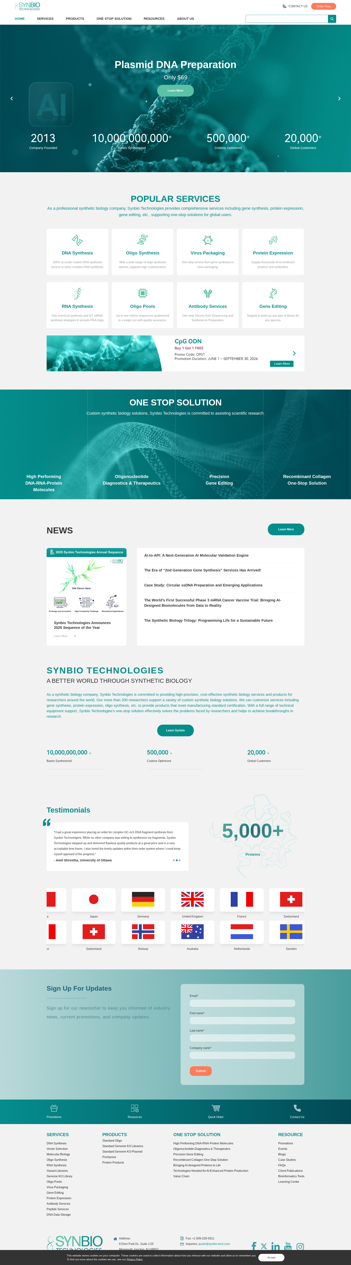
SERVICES (45, 18)
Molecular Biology (58, 1154)
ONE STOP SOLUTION (114, 18)
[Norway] (256, 900)
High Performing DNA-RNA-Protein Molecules (203, 1143)
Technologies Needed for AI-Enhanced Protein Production (210, 1170)
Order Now (324, 6)
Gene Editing (55, 1192)
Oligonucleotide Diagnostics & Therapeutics (201, 1148)
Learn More (175, 90)
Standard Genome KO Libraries (122, 1146)
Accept (271, 1257)
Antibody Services (58, 1203)
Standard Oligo (112, 1140)
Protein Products (113, 1162)
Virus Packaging (57, 1187)
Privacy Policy (135, 1259)
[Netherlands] (108, 932)
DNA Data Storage (59, 1214)
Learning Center (288, 1181)
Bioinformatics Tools (291, 1176)
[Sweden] (157, 932)
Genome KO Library (59, 1176)
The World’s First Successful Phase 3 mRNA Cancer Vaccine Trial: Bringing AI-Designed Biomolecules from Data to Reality (212, 602)
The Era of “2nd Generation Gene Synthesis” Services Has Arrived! (202, 570)
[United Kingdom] (108, 900)
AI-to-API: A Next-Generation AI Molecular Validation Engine (196, 555)
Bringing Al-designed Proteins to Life (197, 1165)
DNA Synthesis (56, 1143)
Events (282, 1148)
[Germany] (58, 900)
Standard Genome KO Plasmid (122, 1151)
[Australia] (58, 932)
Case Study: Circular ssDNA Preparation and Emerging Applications (203, 585)
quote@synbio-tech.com (214, 1243)
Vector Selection (57, 1148)
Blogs (282, 1154)
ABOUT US (185, 18)
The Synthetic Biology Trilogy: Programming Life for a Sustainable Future (208, 620)
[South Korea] (256, 932)
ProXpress (109, 1157)
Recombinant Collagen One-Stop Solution (200, 1159)
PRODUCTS (75, 18)
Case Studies (287, 1159)
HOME (20, 18)
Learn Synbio (175, 730)
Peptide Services (58, 1209)
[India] (206, 932)
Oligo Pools (54, 1181)
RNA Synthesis (56, 1165)
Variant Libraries (57, 1170)
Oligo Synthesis (57, 1159)
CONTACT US (298, 6)
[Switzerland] (206, 900)
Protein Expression (59, 1198)
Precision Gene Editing (188, 1154)
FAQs (282, 1165)
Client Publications (290, 1170)
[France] (157, 900)
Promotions (285, 1143)
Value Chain (181, 1176)
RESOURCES (154, 18)
